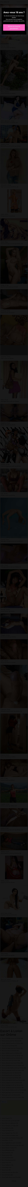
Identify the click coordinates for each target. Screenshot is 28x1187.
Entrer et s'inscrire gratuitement (14, 27)
